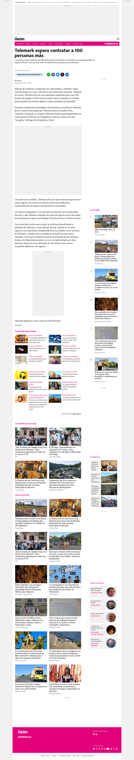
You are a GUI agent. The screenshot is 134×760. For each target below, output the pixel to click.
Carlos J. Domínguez (21, 627)
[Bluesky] (58, 74)
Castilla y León (78, 44)
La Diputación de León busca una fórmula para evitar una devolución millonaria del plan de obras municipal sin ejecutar (30, 484)
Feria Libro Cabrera (86, 2)
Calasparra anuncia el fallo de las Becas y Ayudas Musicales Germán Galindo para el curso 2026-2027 (95, 466)
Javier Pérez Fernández (94, 644)
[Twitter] (62, 74)
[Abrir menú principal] (118, 39)
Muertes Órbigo (65, 2)
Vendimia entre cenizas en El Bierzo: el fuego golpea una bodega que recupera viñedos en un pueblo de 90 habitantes (30, 522)
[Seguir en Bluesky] (94, 749)
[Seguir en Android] (94, 734)
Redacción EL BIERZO (56, 490)
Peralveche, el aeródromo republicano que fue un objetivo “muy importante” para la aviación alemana (95, 490)
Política (28, 44)
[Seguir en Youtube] (107, 749)
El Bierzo (68, 44)
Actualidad (19, 44)
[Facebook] (53, 74)
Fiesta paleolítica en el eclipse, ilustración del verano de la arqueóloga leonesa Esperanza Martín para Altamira (28, 588)
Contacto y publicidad (87, 756)
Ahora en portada (22, 495)
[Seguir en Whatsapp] (114, 749)
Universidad (59, 44)
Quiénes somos (45, 756)
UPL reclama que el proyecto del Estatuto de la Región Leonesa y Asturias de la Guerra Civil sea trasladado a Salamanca (63, 621)
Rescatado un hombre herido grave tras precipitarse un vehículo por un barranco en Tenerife (95, 478)
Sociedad (43, 44)
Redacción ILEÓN (54, 457)
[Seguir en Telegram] (102, 749)
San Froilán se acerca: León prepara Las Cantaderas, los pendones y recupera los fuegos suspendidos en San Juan (64, 687)
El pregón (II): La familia (96, 602)
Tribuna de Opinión (97, 583)
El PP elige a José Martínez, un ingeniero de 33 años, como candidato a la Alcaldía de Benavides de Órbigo (65, 451)
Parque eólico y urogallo (75, 2)
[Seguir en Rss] (117, 749)
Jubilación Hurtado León (113, 2)
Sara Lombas (53, 594)
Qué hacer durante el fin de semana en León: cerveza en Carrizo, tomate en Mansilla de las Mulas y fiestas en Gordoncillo (64, 555)
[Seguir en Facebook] (99, 749)
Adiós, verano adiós (97, 613)
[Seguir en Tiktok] (111, 749)
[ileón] (29, 731)
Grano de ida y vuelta (56, 2)
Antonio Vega (19, 490)
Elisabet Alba (19, 528)
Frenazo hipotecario (45, 2)
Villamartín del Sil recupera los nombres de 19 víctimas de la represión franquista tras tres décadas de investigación (62, 484)
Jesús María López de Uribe (23, 594)
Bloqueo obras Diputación (34, 2)
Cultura (35, 44)
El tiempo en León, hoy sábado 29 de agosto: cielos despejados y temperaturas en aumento (106, 375)
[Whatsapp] (48, 74)
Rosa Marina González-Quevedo (97, 633)
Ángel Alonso (95, 616)
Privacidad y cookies (65, 756)
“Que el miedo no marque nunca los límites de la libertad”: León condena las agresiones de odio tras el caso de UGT (30, 451)
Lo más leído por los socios (25, 424)
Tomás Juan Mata (100, 235)
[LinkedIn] (67, 74)
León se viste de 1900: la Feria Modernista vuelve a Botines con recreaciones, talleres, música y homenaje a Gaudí (29, 621)
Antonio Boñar (95, 605)
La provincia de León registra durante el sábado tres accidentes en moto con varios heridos (31, 686)
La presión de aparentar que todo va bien (97, 628)
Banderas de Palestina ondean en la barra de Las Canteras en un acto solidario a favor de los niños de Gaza (95, 502)
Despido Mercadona (96, 2)
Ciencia (50, 44)
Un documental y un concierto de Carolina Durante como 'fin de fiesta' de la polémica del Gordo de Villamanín (65, 588)
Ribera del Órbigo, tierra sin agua (105, 230)
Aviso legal (76, 756)
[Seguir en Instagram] (104, 749)
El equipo (54, 756)
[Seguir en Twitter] (97, 749)
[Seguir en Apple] (96, 734)
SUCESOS (104, 2)
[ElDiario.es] (111, 44)
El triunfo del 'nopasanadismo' (96, 640)
